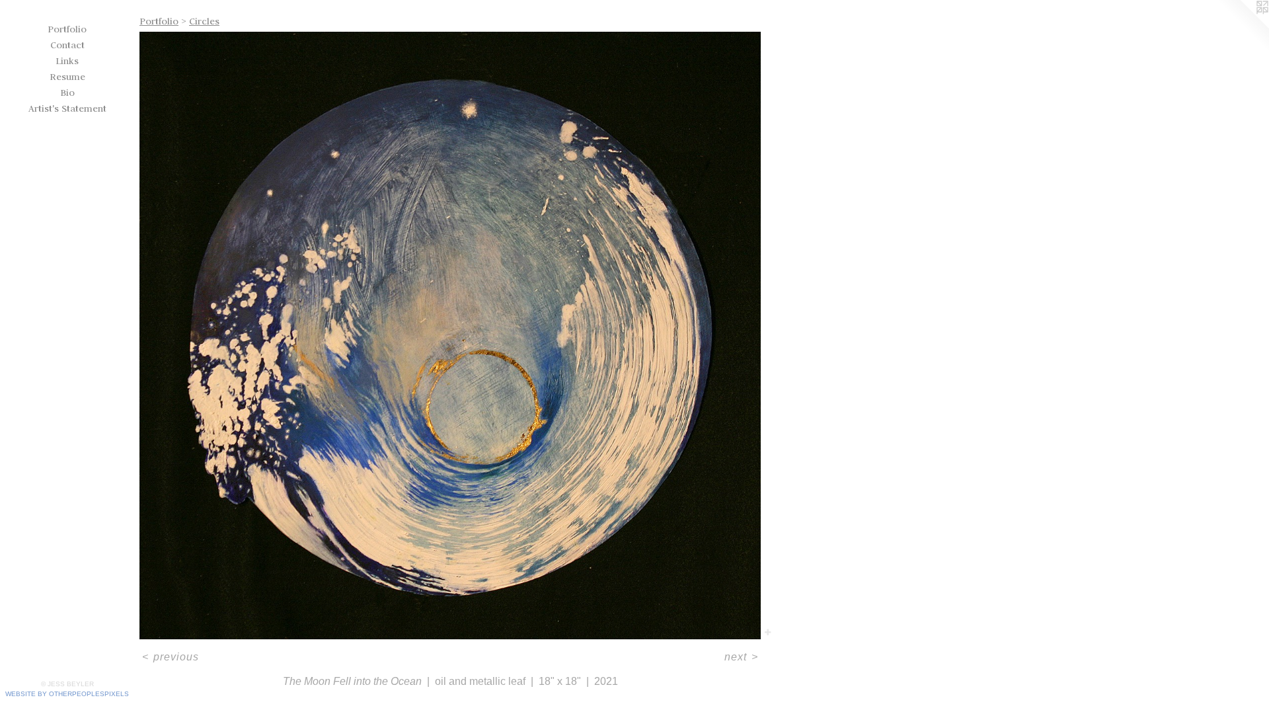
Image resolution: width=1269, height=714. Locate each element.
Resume (67, 77)
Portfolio (67, 29)
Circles (204, 21)
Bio (67, 93)
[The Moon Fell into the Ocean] (450, 335)
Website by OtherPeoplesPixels (67, 693)
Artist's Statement (67, 108)
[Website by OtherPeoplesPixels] (1242, 26)
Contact (67, 45)
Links (67, 61)
